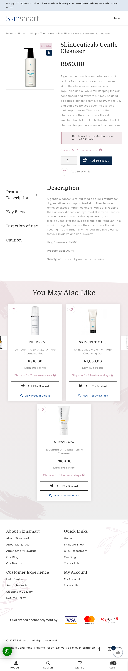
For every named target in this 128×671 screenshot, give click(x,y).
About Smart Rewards (21, 550)
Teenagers (47, 33)
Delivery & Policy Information (75, 647)
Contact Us (71, 563)
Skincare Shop (27, 33)
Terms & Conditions (19, 647)
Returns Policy (16, 598)
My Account (72, 579)
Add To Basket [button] (38, 386)
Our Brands (14, 563)
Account (16, 667)
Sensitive (64, 33)
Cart (112, 665)
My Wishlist (71, 585)
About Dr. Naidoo (18, 544)
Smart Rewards (16, 585)
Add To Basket (99, 160)
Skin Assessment (75, 550)
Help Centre (14, 579)
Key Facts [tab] (15, 212)
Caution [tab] (14, 240)
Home (10, 33)
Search (48, 667)
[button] (49, 53)
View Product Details (37, 395)
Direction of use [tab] (22, 226)
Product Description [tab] (18, 195)
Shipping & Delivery (19, 591)
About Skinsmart (17, 538)
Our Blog (12, 557)
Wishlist (80, 667)
